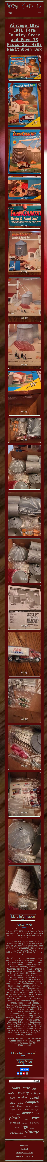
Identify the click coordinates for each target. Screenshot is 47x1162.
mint (37, 1114)
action (20, 1103)
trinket (22, 1097)
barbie (13, 1098)
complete (32, 1102)
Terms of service (24, 1156)
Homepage (24, 1145)
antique (36, 1093)
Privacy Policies (24, 1153)
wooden (34, 1122)
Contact (24, 1149)
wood (28, 1106)
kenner (27, 1113)
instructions (23, 1109)
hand (24, 1136)
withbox (36, 1106)
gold (12, 1106)
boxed (34, 1097)
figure (20, 1106)
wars (16, 1088)
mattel (32, 1128)
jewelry (23, 1093)
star (26, 1087)
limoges (26, 1119)
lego (25, 1127)
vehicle (12, 1103)
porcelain (15, 1122)
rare (36, 1117)
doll (34, 1088)
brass (11, 1114)
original (16, 1132)
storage (34, 1109)
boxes (17, 1128)
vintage (32, 1131)
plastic (14, 1117)
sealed (11, 1093)
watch (18, 1114)
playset (13, 1110)
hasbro (24, 1123)
